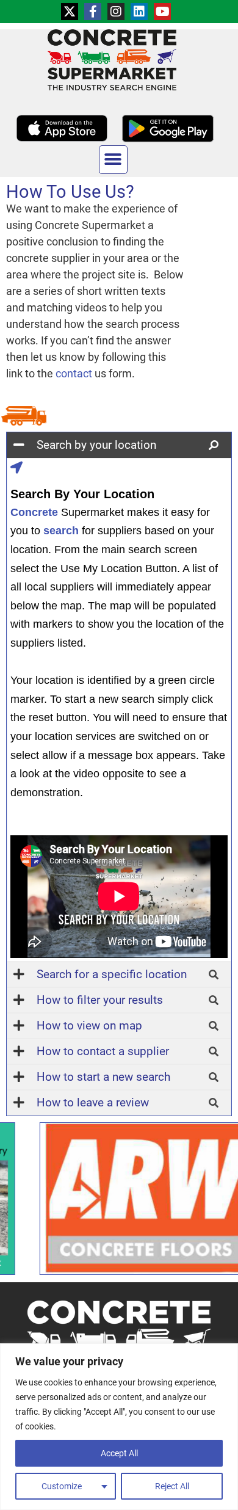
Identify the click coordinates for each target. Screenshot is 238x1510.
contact (74, 373)
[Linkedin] (139, 11)
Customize (61, 1486)
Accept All (119, 1453)
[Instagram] (115, 11)
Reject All (172, 1486)
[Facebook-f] (92, 11)
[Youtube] (162, 11)
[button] (113, 159)
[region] (119, 1426)
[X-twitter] (69, 11)
